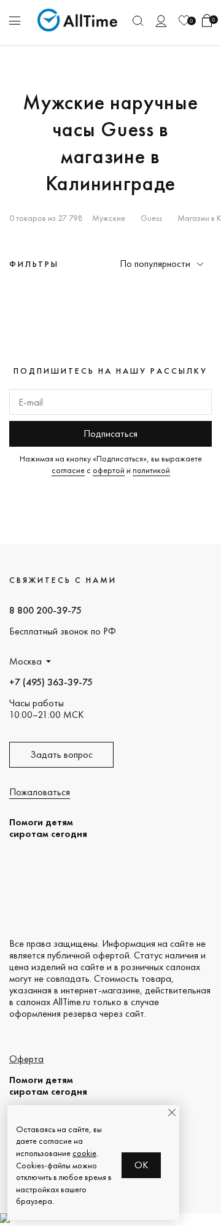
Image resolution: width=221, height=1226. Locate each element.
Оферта (26, 1058)
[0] (184, 20)
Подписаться (110, 433)
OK (141, 1165)
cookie (84, 1153)
